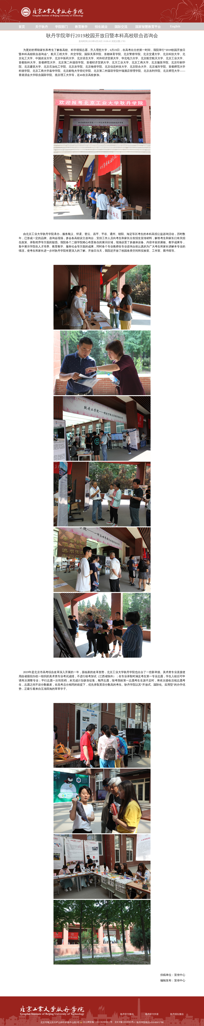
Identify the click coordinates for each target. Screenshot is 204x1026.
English (175, 26)
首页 (22, 26)
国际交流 (121, 26)
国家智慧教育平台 (148, 26)
